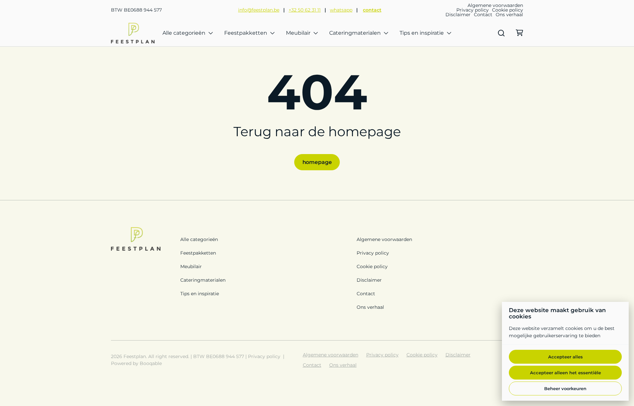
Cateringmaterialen (355, 33)
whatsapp (341, 10)
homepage (317, 162)
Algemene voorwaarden (495, 5)
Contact (483, 14)
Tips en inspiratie (422, 33)
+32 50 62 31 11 (305, 10)
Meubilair (298, 33)
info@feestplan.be (258, 10)
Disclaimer (458, 14)
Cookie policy (507, 10)
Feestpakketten (245, 33)
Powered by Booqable (136, 363)
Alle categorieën (183, 33)
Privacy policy (472, 10)
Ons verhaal (509, 14)
